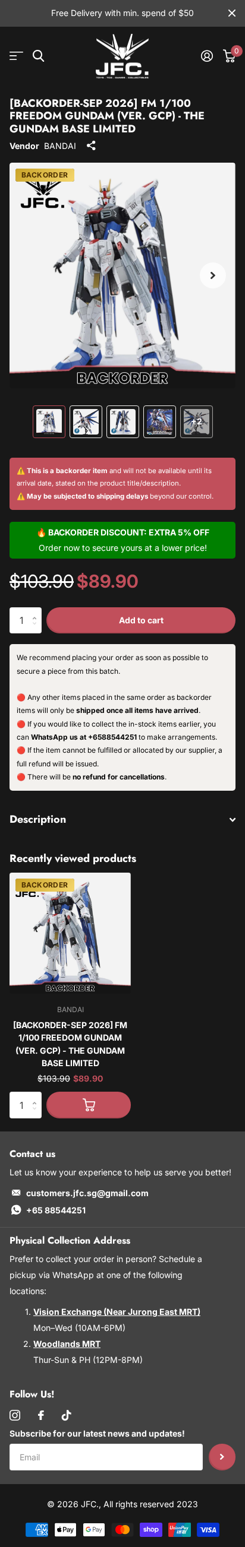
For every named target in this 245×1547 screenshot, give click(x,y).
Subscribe (222, 1457)
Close (232, 13)
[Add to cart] (88, 1105)
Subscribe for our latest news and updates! (97, 1433)
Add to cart (141, 620)
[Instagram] (15, 1415)
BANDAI (60, 146)
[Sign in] (206, 56)
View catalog (16, 56)
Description (38, 819)
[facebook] (41, 1415)
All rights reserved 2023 (150, 1504)
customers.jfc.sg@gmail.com (87, 1193)
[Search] (38, 56)
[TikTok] (66, 1415)
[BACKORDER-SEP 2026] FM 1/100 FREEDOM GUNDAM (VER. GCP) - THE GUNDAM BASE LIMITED (70, 1044)
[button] (213, 275)
